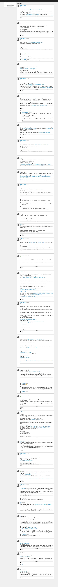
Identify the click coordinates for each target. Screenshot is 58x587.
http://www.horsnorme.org (49, 128)
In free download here (22, 488)
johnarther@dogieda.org (25, 112)
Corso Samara (24, 59)
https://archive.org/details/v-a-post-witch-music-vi (46, 87)
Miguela (23, 564)
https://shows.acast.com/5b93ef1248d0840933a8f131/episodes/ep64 (28, 476)
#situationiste (47, 176)
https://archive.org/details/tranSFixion (33, 188)
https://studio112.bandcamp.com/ (35, 419)
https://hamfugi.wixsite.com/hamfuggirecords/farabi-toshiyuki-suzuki (28, 319)
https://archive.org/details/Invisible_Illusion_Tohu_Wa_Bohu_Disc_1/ (35, 84)
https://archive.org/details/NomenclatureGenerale (33, 14)
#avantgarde (29, 176)
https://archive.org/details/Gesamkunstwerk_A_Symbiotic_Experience (36, 258)
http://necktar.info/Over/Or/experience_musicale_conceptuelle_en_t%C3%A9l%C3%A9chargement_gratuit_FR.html (34, 448)
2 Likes (22, 34)
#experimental (10, 6)
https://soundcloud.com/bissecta (47, 426)
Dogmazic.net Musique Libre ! (32, 527)
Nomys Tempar (24, 526)
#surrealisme (41, 176)
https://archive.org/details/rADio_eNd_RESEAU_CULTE (41, 144)
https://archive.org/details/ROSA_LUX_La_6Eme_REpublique (27, 15)
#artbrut (44, 176)
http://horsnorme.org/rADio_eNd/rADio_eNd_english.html (27, 322)
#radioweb (24, 177)
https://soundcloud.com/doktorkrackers (25, 357)
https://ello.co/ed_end (22, 358)
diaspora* (6, 1)
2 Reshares (22, 91)
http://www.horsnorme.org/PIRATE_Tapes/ (33, 348)
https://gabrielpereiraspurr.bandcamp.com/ (25, 462)
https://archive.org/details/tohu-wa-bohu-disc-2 (32, 85)
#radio (49, 176)
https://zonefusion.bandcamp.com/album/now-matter (46, 15)
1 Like (22, 75)
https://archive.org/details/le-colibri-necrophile (25, 474)
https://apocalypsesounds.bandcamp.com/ (25, 425)
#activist (8, 6)
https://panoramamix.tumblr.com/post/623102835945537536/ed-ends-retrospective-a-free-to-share (32, 321)
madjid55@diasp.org (24, 110)
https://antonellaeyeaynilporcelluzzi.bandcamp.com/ (39, 424)
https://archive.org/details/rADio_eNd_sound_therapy (34, 307)
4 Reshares (22, 108)
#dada (38, 176)
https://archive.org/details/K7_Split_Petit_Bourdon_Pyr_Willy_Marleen (36, 228)
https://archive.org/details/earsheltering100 (25, 287)
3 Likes (22, 17)
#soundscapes (51, 360)
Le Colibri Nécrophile (23, 5)
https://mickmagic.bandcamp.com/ (43, 420)
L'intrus (23, 199)
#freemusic (49, 175)
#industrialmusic (45, 175)
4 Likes (22, 90)
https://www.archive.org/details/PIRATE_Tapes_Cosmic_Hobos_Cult (28, 347)
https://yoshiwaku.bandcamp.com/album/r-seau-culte (26, 421)
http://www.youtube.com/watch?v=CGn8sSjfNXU (26, 352)
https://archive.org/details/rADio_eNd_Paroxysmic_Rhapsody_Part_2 (28, 69)
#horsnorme (10, 5)
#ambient (48, 360)
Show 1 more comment (23, 381)
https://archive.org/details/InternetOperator (25, 556)
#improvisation (31, 360)
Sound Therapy (33, 247)
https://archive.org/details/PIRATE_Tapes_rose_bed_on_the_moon (36, 339)
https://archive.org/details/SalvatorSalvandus (44, 132)
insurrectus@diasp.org (25, 53)
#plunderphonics (37, 471)
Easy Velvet (23, 391)
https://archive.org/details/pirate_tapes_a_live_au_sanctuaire (34, 98)
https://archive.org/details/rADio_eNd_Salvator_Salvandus (42, 127)
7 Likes (22, 50)
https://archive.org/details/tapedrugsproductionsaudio (29, 128)
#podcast (27, 177)
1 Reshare (22, 35)
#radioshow (21, 177)
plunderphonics (48, 375)
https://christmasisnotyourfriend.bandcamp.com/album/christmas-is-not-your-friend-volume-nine (36, 291)
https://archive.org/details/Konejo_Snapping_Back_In (34, 371)
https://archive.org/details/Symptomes (24, 543)
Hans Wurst (23, 383)
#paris (49, 448)
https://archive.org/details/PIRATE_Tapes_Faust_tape (33, 457)
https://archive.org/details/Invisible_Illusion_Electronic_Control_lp (34, 9)
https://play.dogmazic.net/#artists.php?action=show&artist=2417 (30, 528)
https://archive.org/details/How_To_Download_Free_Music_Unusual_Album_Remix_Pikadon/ (34, 277)
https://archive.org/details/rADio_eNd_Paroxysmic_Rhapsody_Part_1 (28, 68)
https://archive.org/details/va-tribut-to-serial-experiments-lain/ (45, 292)
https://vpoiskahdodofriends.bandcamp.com (36, 294)
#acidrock (45, 360)
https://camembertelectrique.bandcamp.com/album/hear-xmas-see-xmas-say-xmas (43, 293)
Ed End (21, 171)
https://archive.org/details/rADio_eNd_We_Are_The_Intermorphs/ (36, 242)
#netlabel (8, 5)
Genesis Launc (28, 247)
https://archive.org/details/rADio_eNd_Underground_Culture (35, 42)
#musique (21, 176)
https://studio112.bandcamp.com (24, 355)
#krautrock (40, 360)
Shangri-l (21, 212)
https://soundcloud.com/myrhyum (34, 426)
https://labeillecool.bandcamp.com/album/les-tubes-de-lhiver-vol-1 (28, 289)
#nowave (42, 175)
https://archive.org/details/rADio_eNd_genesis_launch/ (34, 398)
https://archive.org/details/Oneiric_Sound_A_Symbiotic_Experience (35, 28)
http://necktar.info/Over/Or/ (28, 278)
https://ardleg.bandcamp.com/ (31, 420)
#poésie (33, 176)
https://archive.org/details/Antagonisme (25, 571)
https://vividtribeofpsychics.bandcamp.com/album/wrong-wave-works (42, 504)
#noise (27, 176)
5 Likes (22, 250)
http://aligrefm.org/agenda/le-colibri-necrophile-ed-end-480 (27, 174)
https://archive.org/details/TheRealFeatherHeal (25, 518)
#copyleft (13, 5)
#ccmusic (52, 175)
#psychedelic (24, 176)
